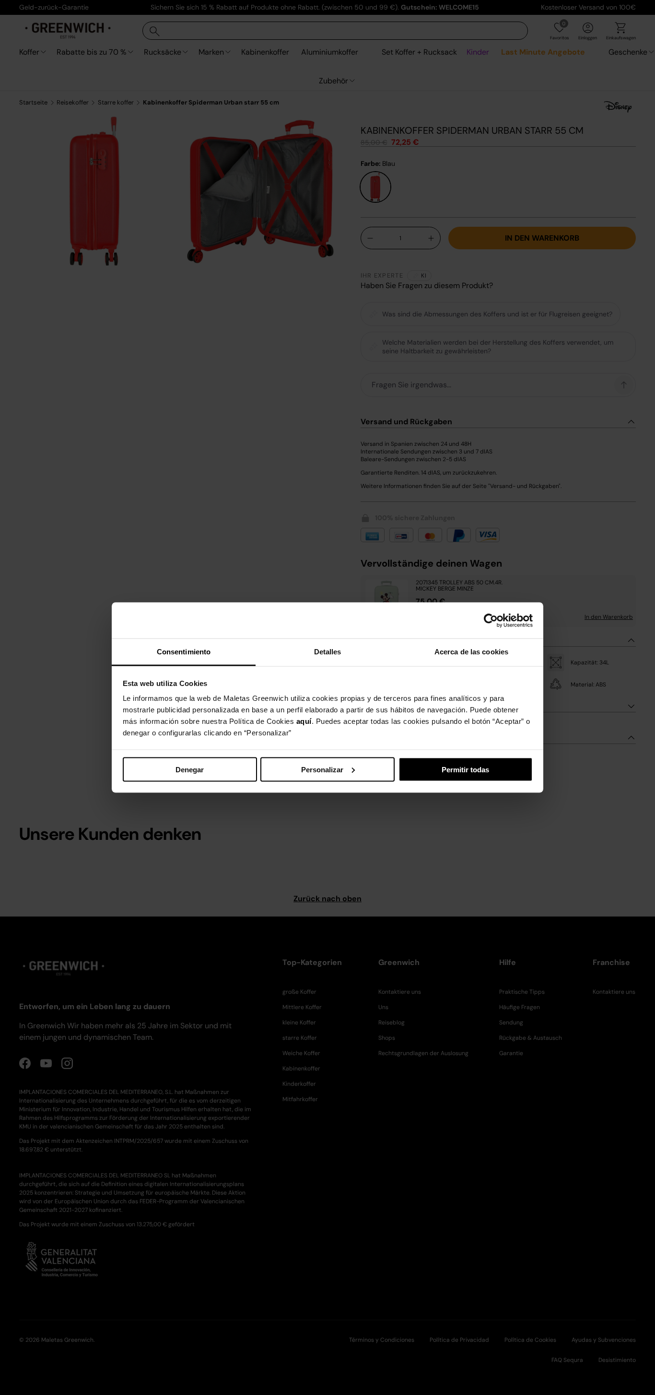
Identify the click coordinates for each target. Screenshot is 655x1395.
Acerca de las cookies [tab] (471, 652)
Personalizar (322, 769)
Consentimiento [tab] (184, 652)
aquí (304, 721)
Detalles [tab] (327, 652)
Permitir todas (465, 769)
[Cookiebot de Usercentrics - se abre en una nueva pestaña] (491, 620)
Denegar (189, 769)
